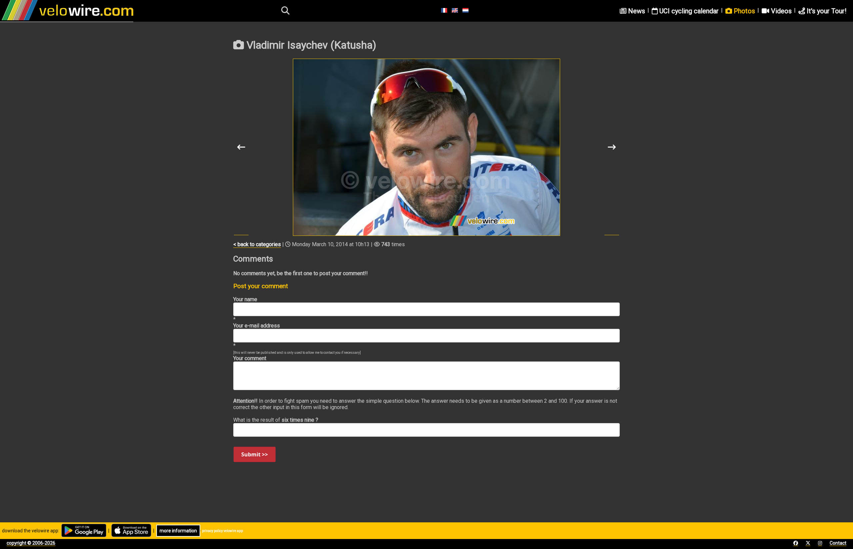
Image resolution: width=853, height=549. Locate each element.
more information (178, 530)
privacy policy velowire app (222, 531)
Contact (838, 543)
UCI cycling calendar (688, 11)
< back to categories (257, 244)
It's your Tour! (825, 11)
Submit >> (254, 454)
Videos (780, 11)
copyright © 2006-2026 (31, 543)
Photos (743, 11)
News (635, 11)
